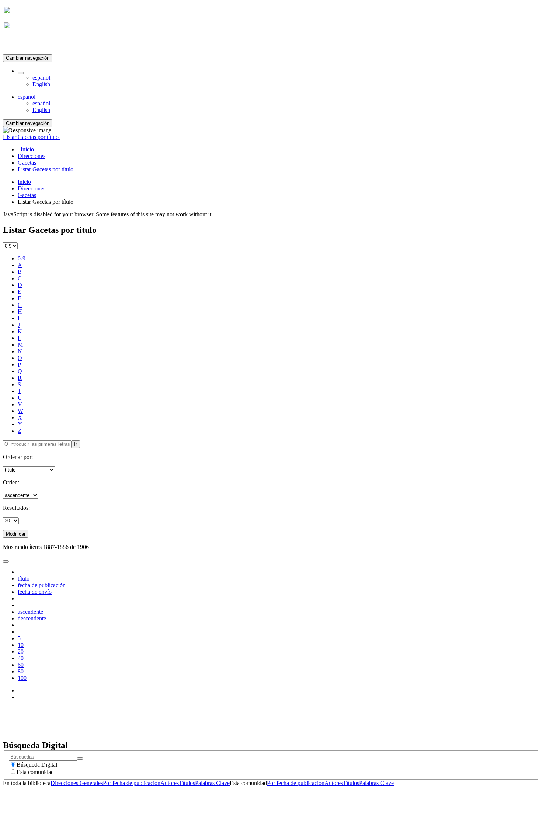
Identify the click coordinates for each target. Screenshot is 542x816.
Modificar (15, 534)
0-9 (21, 258)
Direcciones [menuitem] (31, 156)
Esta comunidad (35, 772)
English (41, 84)
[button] (21, 73)
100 (22, 678)
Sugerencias (284, 723)
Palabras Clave (212, 783)
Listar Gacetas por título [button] (31, 137)
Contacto (254, 723)
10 (21, 645)
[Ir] (80, 758)
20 (21, 651)
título (23, 578)
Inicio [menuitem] (26, 149)
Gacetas (27, 195)
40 (21, 658)
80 (21, 671)
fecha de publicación (42, 585)
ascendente (30, 612)
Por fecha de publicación (131, 783)
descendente (32, 618)
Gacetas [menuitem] (27, 163)
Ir (75, 444)
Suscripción (17, 44)
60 (21, 665)
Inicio (24, 182)
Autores (169, 783)
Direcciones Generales (77, 783)
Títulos (187, 783)
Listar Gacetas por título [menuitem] (45, 169)
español (41, 77)
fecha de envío (35, 592)
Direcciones (31, 188)
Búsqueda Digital (37, 764)
